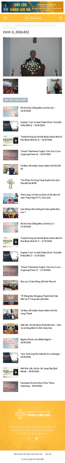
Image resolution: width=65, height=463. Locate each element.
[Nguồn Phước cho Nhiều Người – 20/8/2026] (10, 343)
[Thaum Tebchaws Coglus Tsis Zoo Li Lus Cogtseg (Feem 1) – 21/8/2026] (10, 271)
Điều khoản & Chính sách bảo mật (28, 454)
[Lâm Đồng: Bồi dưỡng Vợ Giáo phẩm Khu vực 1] (10, 213)
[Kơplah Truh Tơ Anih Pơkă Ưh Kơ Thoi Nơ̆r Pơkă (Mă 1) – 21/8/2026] (10, 256)
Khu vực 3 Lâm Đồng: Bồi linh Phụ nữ (38, 281)
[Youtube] (37, 439)
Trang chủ (7, 25)
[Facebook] (28, 439)
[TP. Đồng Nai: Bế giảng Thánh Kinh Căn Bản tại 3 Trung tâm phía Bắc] (10, 300)
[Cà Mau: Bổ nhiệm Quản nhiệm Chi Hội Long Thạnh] (10, 314)
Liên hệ (48, 454)
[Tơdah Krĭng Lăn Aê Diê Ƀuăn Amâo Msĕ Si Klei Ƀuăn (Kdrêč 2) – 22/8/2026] (10, 140)
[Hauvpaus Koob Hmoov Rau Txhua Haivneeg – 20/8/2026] (10, 386)
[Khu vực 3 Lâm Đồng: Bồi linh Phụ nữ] (10, 285)
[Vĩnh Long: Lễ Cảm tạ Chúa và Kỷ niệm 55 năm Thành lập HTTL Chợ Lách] (10, 198)
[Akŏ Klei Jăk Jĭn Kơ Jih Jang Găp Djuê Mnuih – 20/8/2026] (10, 372)
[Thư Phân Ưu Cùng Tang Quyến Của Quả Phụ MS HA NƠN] (10, 184)
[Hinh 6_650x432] (32, 75)
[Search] (61, 18)
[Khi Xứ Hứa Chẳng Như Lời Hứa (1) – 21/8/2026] (10, 227)
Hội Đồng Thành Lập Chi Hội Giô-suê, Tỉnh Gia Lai (35, 25)
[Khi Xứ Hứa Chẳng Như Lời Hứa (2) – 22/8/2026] (10, 111)
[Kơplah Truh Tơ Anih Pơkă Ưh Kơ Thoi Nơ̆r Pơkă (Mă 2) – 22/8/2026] (10, 126)
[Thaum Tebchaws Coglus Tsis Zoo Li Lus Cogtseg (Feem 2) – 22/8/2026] (10, 155)
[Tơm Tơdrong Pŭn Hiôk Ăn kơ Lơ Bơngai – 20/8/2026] (10, 357)
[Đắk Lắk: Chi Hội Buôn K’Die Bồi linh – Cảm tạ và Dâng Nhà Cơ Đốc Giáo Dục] (10, 328)
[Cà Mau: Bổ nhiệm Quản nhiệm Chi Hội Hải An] (10, 169)
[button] (5, 18)
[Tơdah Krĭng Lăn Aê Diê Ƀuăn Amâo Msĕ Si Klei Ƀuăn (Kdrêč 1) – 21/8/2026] (10, 242)
